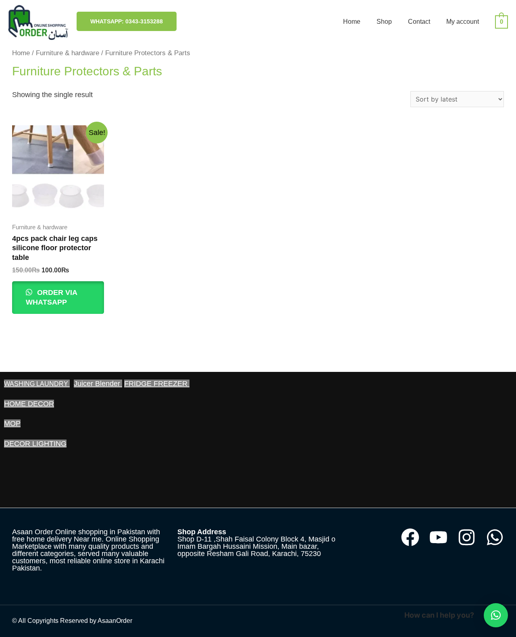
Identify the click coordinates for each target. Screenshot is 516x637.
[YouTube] (438, 537)
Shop (384, 21)
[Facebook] (410, 537)
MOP (12, 423)
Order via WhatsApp (51, 297)
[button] (496, 615)
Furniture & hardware (67, 53)
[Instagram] (467, 537)
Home (351, 21)
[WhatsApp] (495, 537)
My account (462, 21)
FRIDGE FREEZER (156, 384)
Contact (419, 21)
